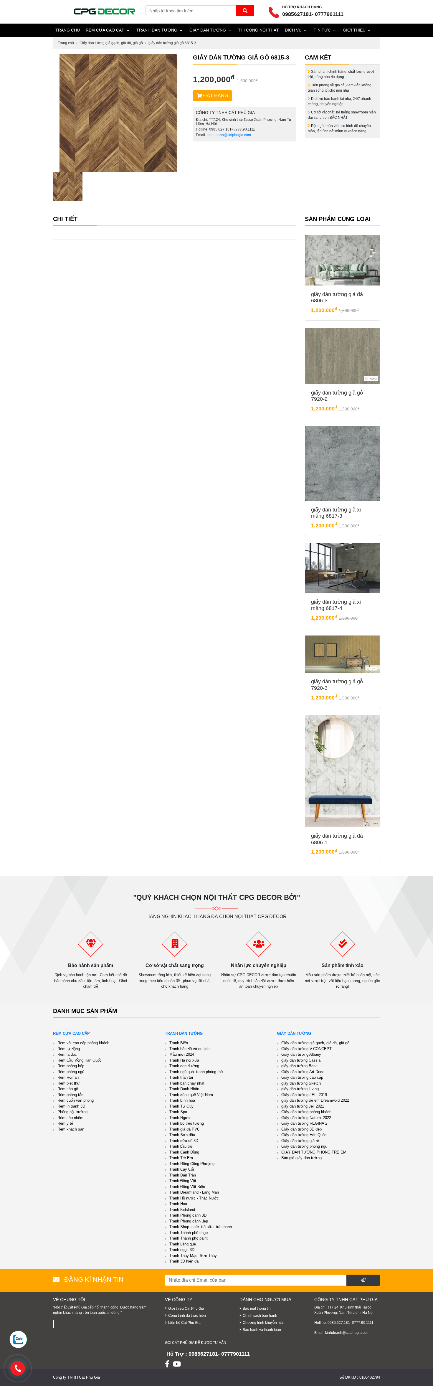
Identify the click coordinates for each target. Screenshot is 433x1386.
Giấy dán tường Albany (301, 1054)
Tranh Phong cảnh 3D (187, 1215)
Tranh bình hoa (182, 1100)
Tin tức (322, 30)
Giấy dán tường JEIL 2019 (304, 1095)
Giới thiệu (354, 30)
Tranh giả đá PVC (184, 1129)
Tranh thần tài (181, 1077)
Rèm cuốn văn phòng (75, 1100)
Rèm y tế (65, 1123)
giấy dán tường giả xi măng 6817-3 (336, 513)
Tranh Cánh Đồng (184, 1152)
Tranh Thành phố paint (188, 1238)
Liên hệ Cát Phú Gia (184, 1323)
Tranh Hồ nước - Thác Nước (194, 1198)
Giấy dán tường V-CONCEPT (306, 1049)
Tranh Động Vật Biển (187, 1186)
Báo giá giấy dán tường (301, 1158)
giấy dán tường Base (299, 1066)
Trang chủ (66, 43)
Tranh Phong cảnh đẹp (188, 1221)
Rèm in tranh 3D (71, 1106)
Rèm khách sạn (70, 1129)
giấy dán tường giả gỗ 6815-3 (172, 43)
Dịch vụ (293, 30)
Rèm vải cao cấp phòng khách (83, 1043)
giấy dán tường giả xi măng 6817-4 (336, 605)
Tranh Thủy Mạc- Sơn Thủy (193, 1255)
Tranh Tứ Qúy (181, 1106)
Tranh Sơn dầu (182, 1135)
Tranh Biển (178, 1043)
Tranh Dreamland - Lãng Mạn (194, 1192)
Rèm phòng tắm (71, 1095)
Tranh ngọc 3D (181, 1250)
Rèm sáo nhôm (70, 1118)
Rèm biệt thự (68, 1083)
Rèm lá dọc (67, 1054)
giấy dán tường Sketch (301, 1083)
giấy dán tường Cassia (300, 1060)
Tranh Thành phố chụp (188, 1232)
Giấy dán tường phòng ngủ (304, 1146)
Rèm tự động (68, 1049)
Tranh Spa (178, 1112)
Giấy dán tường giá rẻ (300, 1140)
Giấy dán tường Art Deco (302, 1072)
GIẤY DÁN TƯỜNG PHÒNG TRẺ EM (313, 1152)
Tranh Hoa (178, 1204)
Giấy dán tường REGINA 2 (304, 1123)
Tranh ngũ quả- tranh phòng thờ (196, 1072)
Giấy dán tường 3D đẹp (301, 1129)
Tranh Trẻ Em (181, 1158)
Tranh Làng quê (182, 1244)
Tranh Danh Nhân (184, 1089)
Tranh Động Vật (182, 1181)
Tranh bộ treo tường (186, 1123)
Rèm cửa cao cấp (105, 30)
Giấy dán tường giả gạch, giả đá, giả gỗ (111, 43)
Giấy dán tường (207, 30)
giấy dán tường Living (300, 1089)
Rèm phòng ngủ (70, 1072)
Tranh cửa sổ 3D (183, 1140)
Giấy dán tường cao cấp (302, 1077)
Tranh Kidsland (182, 1209)
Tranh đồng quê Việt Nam (191, 1095)
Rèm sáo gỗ (67, 1089)
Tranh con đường (184, 1066)
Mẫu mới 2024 (181, 1054)
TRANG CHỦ (67, 30)
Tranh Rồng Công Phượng (191, 1163)
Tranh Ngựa (179, 1118)
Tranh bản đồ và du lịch (189, 1049)
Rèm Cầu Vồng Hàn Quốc (79, 1060)
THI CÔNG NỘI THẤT (258, 30)
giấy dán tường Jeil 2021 (302, 1106)
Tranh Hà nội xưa (184, 1060)
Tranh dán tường (156, 30)
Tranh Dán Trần (182, 1175)
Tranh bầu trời (181, 1146)
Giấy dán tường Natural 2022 (306, 1118)
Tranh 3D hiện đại (184, 1261)
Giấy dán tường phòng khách (306, 1112)
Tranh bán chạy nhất (186, 1083)
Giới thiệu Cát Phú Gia (186, 1308)
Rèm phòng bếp (70, 1066)
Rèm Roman (68, 1077)
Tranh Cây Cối (181, 1169)
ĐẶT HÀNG (215, 95)
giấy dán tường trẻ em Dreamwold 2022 (315, 1100)
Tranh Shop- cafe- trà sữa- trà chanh (200, 1227)
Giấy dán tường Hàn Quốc (304, 1135)
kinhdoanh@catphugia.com (229, 135)
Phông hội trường (72, 1112)
